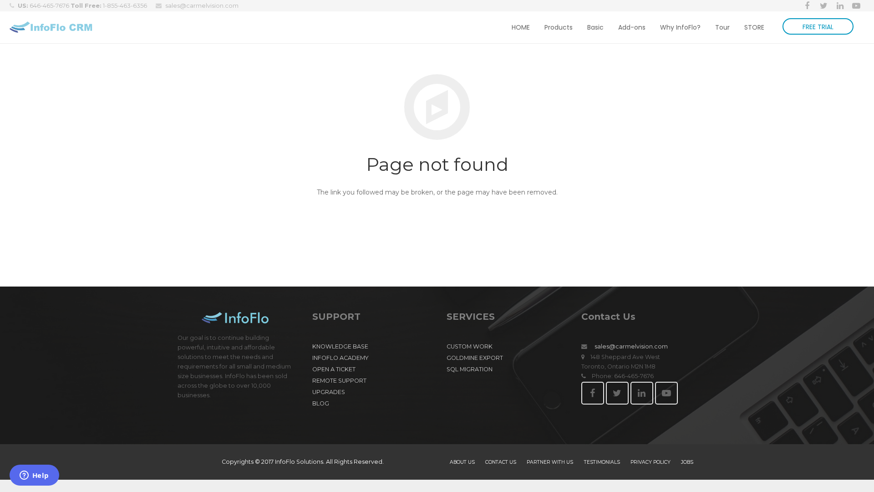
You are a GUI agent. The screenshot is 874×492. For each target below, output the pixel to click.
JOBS (687, 462)
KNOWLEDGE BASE (340, 346)
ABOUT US (462, 462)
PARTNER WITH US (550, 462)
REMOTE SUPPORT (339, 380)
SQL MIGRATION (470, 369)
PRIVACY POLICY (650, 462)
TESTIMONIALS (602, 462)
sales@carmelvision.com (202, 5)
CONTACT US (500, 462)
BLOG (320, 403)
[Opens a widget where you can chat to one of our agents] (34, 476)
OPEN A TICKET (334, 369)
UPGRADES (328, 392)
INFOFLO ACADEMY (340, 357)
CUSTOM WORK (470, 346)
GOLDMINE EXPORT (475, 357)
